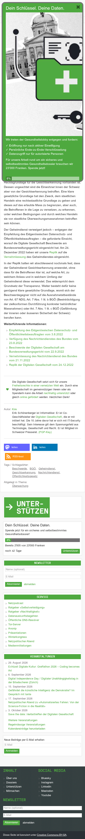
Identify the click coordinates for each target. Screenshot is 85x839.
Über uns (11, 778)
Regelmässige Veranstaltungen (26, 725)
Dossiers (11, 783)
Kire (14, 409)
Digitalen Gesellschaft (49, 417)
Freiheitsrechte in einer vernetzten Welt (35, 386)
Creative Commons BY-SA (51, 835)
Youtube (46, 795)
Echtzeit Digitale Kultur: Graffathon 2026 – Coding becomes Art (44, 669)
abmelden (29, 584)
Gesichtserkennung (23, 473)
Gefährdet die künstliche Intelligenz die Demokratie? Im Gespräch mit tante (41, 692)
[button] (17, 447)
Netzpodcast (15, 603)
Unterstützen (13, 787)
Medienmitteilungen (19, 646)
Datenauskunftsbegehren (23, 616)
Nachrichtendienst (49, 473)
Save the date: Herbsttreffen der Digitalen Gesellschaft (41, 714)
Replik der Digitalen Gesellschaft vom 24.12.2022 (41, 365)
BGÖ (33, 469)
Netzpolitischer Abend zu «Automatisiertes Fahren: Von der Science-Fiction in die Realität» (43, 704)
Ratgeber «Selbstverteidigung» (26, 608)
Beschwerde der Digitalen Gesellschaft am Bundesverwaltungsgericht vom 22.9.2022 (36, 349)
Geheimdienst (47, 469)
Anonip (12, 629)
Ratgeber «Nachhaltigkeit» (24, 612)
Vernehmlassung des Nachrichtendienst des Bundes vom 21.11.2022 (43, 358)
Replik (53, 252)
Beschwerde (19, 469)
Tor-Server (14, 624)
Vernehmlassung (15, 257)
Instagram (47, 783)
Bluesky (46, 778)
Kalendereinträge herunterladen (26, 729)
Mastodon (47, 791)
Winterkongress (17, 637)
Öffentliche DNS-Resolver (23, 620)
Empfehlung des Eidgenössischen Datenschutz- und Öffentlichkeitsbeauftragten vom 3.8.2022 (43, 332)
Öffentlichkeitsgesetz (25, 476)
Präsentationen (17, 633)
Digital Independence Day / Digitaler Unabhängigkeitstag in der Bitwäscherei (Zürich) (43, 681)
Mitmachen (12, 791)
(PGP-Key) (45, 432)
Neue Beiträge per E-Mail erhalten (24, 740)
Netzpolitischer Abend (21, 641)
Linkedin (46, 787)
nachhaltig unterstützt (57, 393)
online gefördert (29, 397)
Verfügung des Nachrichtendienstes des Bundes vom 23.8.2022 (43, 341)
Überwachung (20, 486)
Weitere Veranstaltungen (22, 720)
